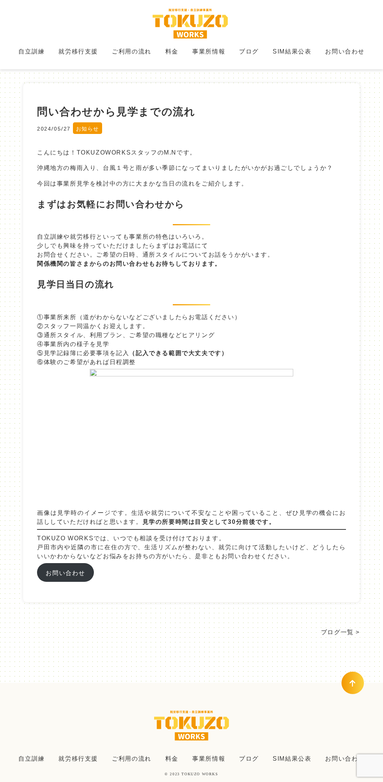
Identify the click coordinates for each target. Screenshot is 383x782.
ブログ (249, 50)
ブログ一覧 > (340, 631)
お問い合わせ (345, 50)
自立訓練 (31, 50)
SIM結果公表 (292, 50)
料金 (171, 50)
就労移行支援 (78, 50)
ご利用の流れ (131, 50)
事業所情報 (208, 50)
